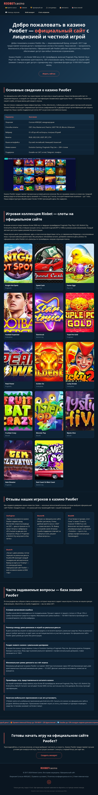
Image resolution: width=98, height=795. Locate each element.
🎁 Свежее (23, 8)
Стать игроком (43, 12)
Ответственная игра (81, 776)
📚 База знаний (77, 8)
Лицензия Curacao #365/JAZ (20, 776)
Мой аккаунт (30, 12)
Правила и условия (39, 776)
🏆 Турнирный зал (36, 8)
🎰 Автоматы (64, 8)
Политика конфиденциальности (60, 776)
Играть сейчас (49, 74)
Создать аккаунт (49, 755)
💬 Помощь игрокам (12, 12)
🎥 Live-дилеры (51, 8)
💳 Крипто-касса (10, 8)
